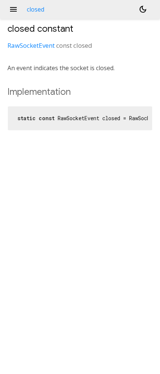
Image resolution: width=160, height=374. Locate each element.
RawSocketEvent (31, 45)
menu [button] (13, 9)
